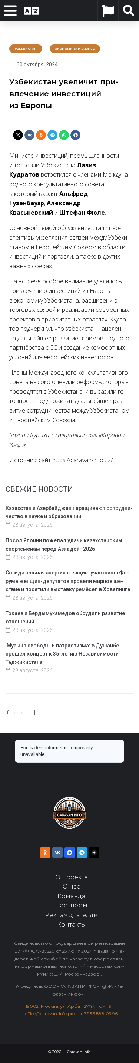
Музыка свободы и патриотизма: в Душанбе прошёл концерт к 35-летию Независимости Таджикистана (62, 654)
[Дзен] (94, 852)
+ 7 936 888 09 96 (99, 1013)
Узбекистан (26, 48)
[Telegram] (82, 852)
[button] (18, 135)
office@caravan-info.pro (52, 1013)
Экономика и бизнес (75, 48)
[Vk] (57, 852)
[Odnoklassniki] (45, 852)
